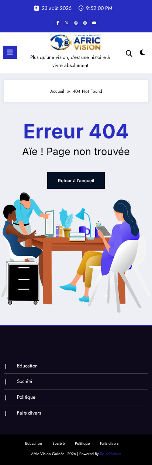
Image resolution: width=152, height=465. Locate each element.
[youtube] (94, 23)
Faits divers (29, 412)
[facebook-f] (57, 23)
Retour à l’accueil (76, 180)
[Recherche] (129, 54)
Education (27, 365)
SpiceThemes (110, 454)
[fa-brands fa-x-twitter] (66, 23)
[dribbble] (76, 23)
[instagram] (85, 23)
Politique (26, 397)
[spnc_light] (142, 54)
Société (24, 381)
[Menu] (10, 52)
